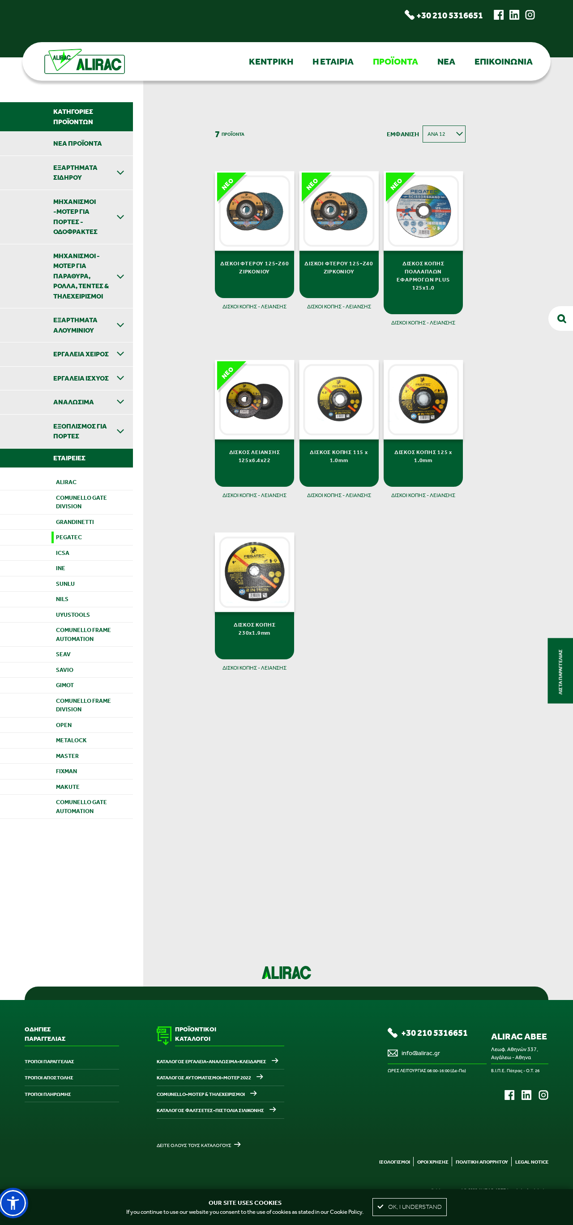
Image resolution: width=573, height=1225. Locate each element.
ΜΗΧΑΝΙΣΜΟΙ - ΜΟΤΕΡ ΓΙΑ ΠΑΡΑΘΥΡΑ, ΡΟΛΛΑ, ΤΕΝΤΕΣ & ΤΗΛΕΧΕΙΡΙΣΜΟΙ (81, 275)
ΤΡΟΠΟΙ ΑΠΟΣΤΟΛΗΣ (49, 1077)
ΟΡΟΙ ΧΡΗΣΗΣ (433, 1162)
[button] (13, 1203)
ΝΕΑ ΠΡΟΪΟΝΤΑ (77, 143)
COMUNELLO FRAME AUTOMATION (83, 634)
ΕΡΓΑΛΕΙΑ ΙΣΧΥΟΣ (81, 378)
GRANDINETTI (75, 522)
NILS (62, 599)
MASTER (67, 756)
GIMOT (65, 685)
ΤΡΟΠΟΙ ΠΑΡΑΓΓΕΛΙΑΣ (49, 1061)
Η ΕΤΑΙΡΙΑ (333, 61)
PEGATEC (69, 537)
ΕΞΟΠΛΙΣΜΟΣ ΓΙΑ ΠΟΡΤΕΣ (80, 431)
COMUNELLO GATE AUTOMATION (81, 806)
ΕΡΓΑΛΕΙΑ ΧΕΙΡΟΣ (81, 354)
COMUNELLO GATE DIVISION (81, 502)
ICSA (62, 553)
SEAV (63, 654)
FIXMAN (66, 771)
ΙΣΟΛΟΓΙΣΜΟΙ (394, 1162)
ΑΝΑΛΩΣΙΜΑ (73, 402)
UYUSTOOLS (73, 615)
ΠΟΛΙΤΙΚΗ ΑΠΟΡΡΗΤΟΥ (482, 1162)
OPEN (64, 725)
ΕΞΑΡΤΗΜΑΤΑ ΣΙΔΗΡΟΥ (75, 172)
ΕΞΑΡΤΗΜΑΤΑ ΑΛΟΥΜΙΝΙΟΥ (75, 325)
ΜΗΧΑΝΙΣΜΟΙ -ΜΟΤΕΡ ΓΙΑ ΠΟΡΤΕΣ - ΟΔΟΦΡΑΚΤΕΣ (75, 216)
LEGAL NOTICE (531, 1162)
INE (60, 568)
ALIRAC (66, 482)
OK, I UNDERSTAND (415, 1207)
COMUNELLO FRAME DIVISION (83, 705)
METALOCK (71, 740)
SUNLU (65, 584)
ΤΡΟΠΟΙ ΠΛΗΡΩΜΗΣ (48, 1094)
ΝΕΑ (446, 61)
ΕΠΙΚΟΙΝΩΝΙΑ (504, 61)
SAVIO (64, 670)
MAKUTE (68, 787)
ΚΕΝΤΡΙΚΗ (271, 61)
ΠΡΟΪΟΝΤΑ (395, 61)
